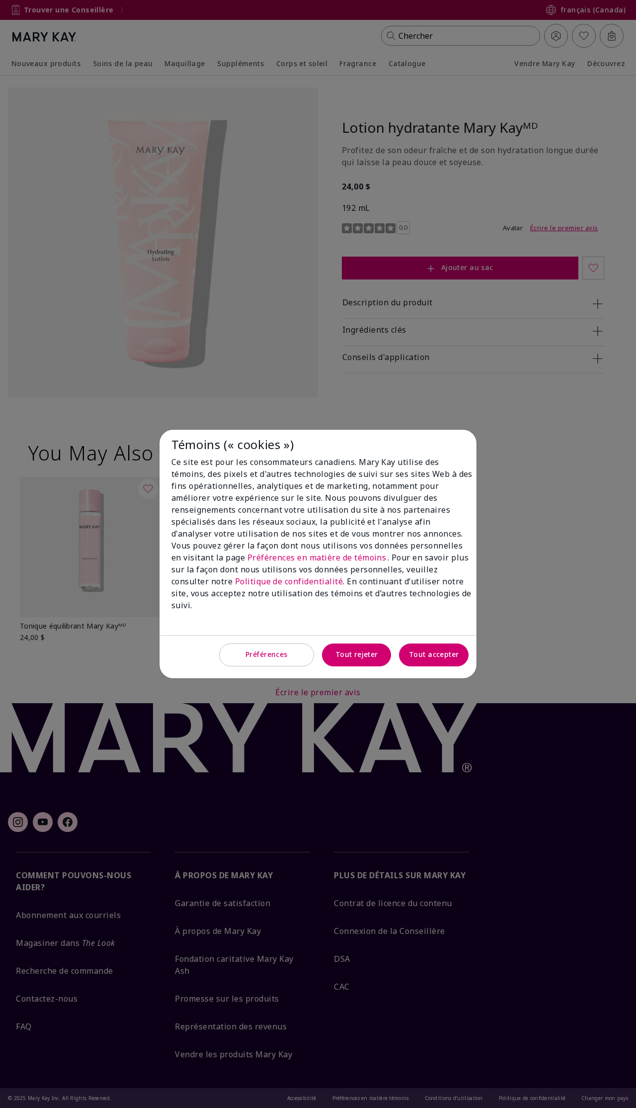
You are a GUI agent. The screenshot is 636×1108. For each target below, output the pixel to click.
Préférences (266, 654)
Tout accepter (434, 654)
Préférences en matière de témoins (317, 557)
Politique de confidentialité (289, 581)
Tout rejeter (356, 654)
